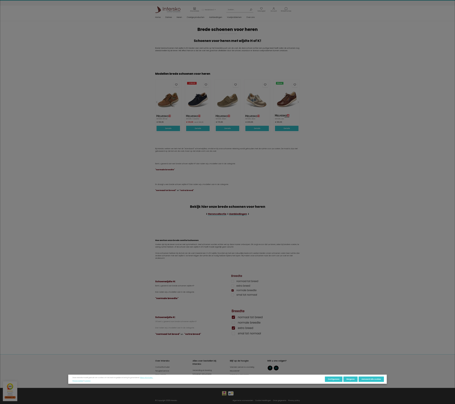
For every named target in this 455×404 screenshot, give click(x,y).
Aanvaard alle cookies (371, 379)
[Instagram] (276, 368)
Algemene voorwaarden (243, 400)
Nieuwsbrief (234, 371)
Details (168, 128)
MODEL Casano (192, 119)
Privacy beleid (78, 381)
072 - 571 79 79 (234, 3)
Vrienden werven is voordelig (242, 367)
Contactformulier (162, 367)
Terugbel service (162, 371)
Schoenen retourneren (202, 374)
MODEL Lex (279, 119)
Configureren (333, 379)
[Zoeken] (250, 9)
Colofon (87, 381)
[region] (227, 102)
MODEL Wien (221, 119)
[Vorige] (157, 102)
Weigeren (350, 379)
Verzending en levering (202, 370)
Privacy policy (294, 400)
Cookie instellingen (263, 400)
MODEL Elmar (162, 119)
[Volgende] (298, 102)
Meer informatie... (146, 378)
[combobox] (237, 9)
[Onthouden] (176, 84)
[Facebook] (270, 368)
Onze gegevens (279, 400)
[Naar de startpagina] (167, 9)
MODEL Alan (250, 119)
